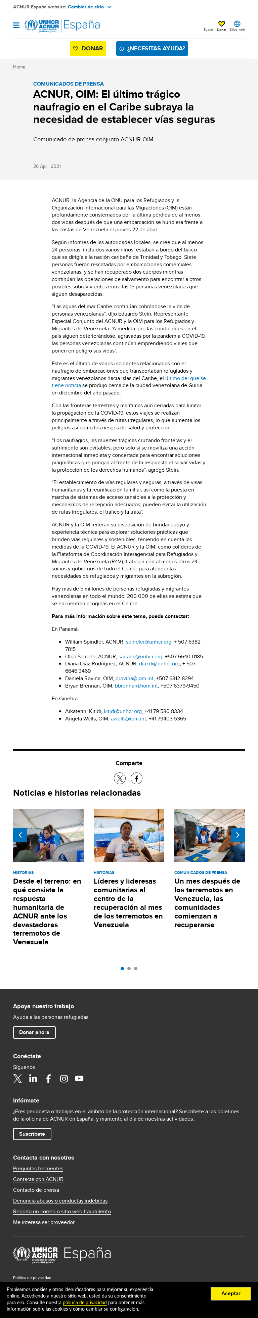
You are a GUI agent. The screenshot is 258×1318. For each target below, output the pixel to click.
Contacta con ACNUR (38, 1179)
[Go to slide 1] (124, 970)
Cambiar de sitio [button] (86, 6)
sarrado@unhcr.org (140, 656)
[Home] (47, 26)
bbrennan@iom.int (136, 686)
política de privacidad (85, 1303)
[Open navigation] (16, 25)
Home (19, 66)
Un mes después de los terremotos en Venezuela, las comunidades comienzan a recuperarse (207, 903)
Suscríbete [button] (32, 1134)
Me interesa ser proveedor (44, 1222)
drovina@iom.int (135, 678)
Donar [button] (221, 29)
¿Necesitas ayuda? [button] (156, 48)
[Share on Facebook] (136, 778)
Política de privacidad (32, 1277)
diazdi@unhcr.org (159, 663)
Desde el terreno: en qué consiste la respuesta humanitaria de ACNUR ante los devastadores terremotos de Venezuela (47, 912)
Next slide (238, 835)
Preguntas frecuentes (38, 1168)
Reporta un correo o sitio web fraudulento (62, 1211)
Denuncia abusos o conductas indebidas (60, 1201)
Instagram (63, 1078)
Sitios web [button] (237, 29)
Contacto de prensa (36, 1190)
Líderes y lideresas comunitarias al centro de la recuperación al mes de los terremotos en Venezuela (128, 903)
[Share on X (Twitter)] (120, 778)
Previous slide (20, 835)
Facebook (48, 1078)
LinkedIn (33, 1078)
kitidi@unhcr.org (123, 711)
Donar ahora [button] (34, 1032)
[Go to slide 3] (137, 970)
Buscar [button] (209, 29)
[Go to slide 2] (130, 970)
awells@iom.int (128, 718)
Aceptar (231, 1293)
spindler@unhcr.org (148, 642)
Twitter (17, 1078)
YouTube (79, 1078)
